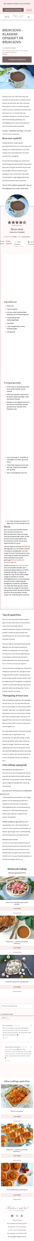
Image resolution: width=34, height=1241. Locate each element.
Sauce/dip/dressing (7, 52)
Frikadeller (27, 131)
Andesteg (15, 134)
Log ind (29, 10)
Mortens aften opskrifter (22, 50)
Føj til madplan (19, 244)
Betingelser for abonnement (17, 1227)
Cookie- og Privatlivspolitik (17, 1230)
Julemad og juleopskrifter (8, 50)
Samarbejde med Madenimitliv (17, 1233)
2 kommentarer (9, 48)
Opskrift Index (17, 1220)
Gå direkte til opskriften (17, 59)
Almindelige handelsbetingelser (17, 1223)
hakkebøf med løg (21, 565)
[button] (9, 222)
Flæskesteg (7, 134)
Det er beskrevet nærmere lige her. (14, 663)
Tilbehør (14, 52)
